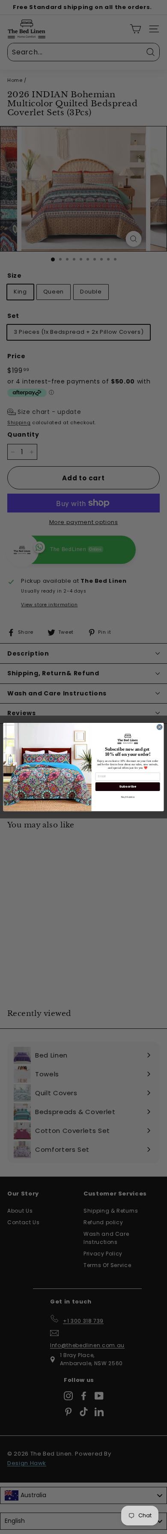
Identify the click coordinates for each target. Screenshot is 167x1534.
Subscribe (127, 786)
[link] (127, 739)
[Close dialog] (159, 727)
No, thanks (127, 797)
